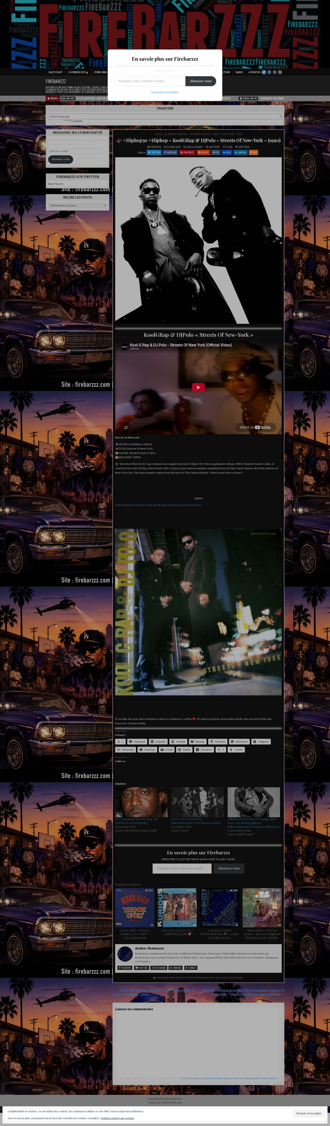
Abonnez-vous (201, 81)
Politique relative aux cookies (117, 1118)
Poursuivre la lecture (165, 92)
